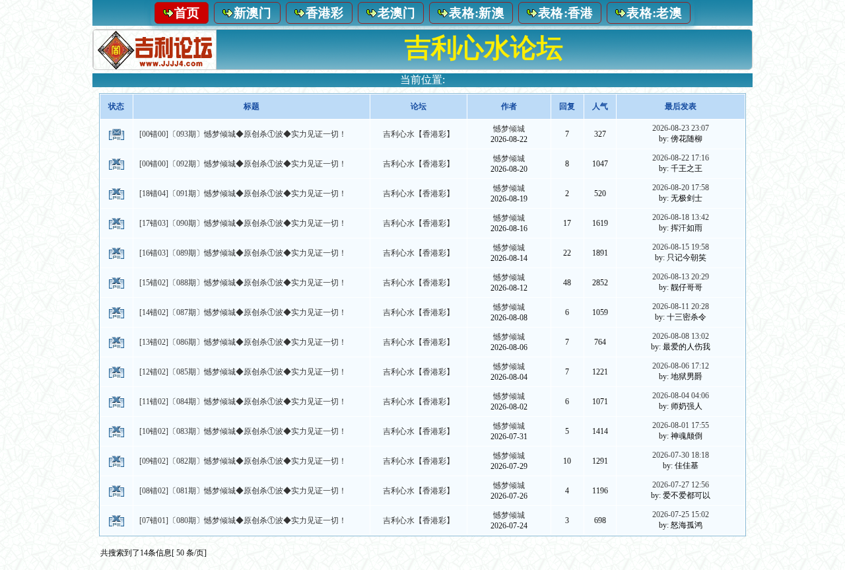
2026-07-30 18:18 (680, 455)
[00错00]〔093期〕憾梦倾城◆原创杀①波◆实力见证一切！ (243, 134)
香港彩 (325, 13)
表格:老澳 (654, 13)
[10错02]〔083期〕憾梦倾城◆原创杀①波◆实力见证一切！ (243, 431)
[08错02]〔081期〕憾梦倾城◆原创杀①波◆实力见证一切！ (243, 490)
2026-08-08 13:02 (680, 336)
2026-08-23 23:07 (680, 128)
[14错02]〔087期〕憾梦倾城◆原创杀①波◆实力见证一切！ (243, 312)
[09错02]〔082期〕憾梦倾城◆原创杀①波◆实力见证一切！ (243, 461)
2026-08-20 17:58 (680, 187)
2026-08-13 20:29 (680, 276)
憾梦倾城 (509, 128)
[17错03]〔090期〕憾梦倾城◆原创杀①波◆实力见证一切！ (243, 223)
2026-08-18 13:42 (680, 217)
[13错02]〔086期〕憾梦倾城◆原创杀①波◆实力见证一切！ (243, 342)
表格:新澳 (476, 13)
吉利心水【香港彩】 (418, 134)
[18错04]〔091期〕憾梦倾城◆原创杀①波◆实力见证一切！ (243, 193)
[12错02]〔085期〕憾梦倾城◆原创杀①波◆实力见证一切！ (243, 371)
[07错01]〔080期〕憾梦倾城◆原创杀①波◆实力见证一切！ (243, 520)
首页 (187, 13)
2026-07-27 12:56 (680, 484)
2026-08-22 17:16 (680, 157)
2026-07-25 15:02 (680, 514)
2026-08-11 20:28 (680, 306)
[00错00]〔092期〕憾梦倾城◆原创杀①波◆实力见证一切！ (243, 163)
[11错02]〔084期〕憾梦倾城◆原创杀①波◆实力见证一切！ (243, 401)
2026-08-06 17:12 (680, 366)
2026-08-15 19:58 (680, 247)
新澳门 (253, 13)
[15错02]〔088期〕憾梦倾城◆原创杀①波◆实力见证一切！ (243, 282)
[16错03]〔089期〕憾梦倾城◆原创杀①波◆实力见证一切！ (243, 253)
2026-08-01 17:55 (680, 425)
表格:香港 (565, 13)
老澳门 (397, 13)
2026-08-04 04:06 (680, 395)
